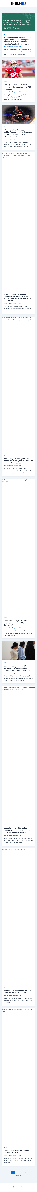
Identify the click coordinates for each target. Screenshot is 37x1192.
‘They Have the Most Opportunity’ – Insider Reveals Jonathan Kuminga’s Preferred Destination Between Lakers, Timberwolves (18, 133)
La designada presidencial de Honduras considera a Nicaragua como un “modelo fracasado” (17, 830)
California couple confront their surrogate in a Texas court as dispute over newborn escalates (17, 668)
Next (18, 1176)
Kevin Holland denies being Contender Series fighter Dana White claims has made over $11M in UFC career (18, 297)
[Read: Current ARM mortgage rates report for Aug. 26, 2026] (18, 1076)
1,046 (24, 1172)
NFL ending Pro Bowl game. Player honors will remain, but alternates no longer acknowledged (18, 461)
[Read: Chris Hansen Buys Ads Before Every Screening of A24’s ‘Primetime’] (18, 546)
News (5, 34)
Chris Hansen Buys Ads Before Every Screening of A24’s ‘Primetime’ (16, 623)
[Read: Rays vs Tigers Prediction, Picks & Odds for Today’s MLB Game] (18, 916)
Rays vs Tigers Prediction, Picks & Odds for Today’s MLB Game (17, 991)
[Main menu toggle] (4, 4)
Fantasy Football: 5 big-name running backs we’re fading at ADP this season (17, 87)
